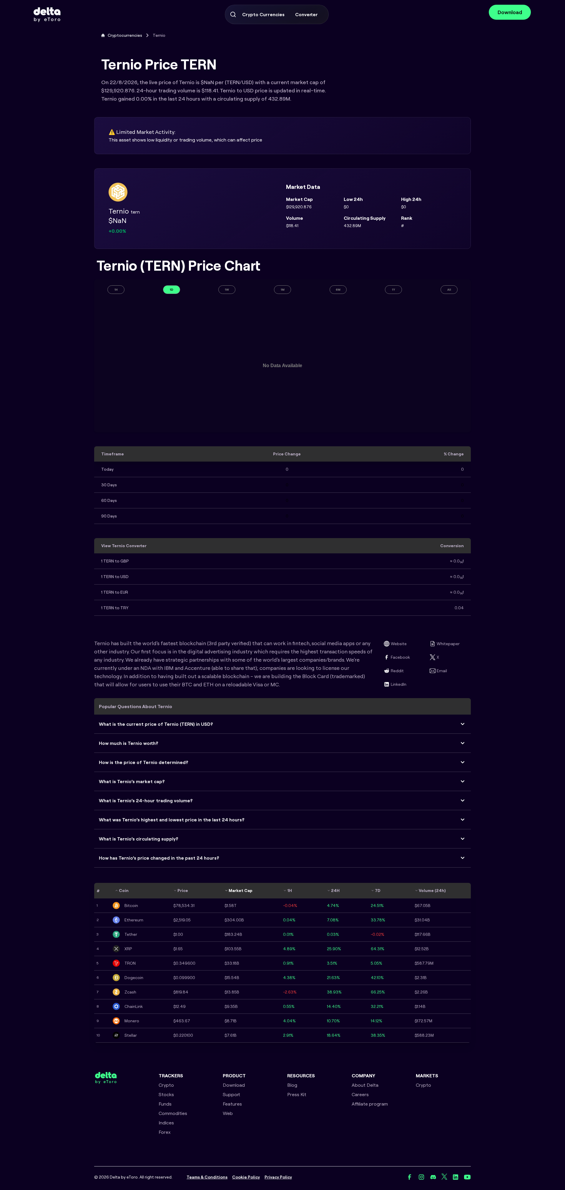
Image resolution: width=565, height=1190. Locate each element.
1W (227, 290)
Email (442, 670)
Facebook (400, 657)
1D (171, 290)
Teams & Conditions (207, 1177)
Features (232, 1104)
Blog (292, 1085)
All (449, 290)
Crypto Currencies (263, 14)
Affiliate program (370, 1104)
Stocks (166, 1094)
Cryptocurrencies (125, 35)
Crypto (166, 1085)
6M (338, 290)
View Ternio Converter (124, 545)
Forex (165, 1132)
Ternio (159, 35)
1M (283, 290)
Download (510, 12)
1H (116, 290)
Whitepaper (448, 643)
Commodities (173, 1113)
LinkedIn (398, 684)
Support (231, 1094)
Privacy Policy (278, 1177)
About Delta (365, 1085)
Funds (165, 1104)
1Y (393, 290)
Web (228, 1113)
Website (399, 643)
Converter (306, 14)
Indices (166, 1123)
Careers (360, 1094)
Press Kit (296, 1094)
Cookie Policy (246, 1177)
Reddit (397, 670)
